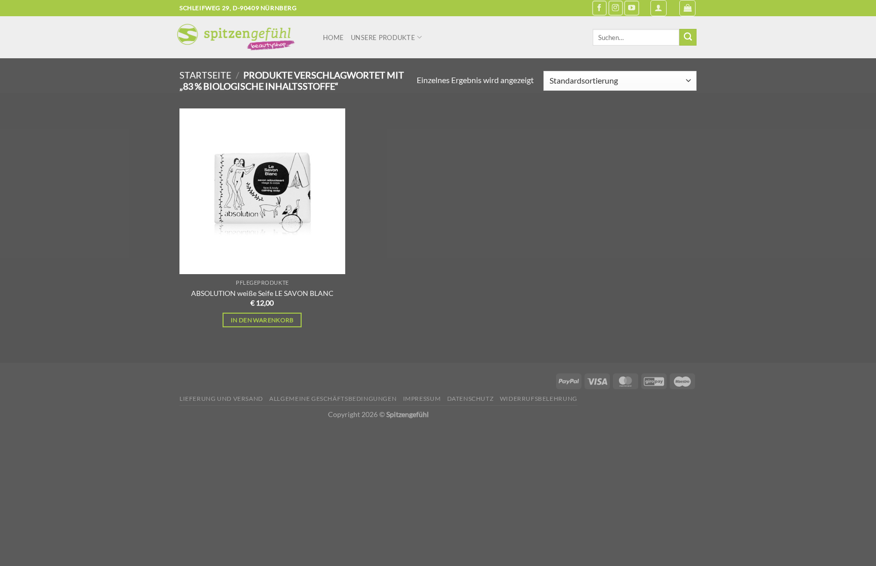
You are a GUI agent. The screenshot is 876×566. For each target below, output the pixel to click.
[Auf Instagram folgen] (615, 8)
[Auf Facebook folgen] (599, 8)
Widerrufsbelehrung (538, 398)
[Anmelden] (658, 8)
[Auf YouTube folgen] (631, 8)
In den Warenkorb (262, 320)
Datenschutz (470, 398)
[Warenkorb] (687, 8)
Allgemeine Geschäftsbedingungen (332, 398)
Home (333, 37)
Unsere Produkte (383, 37)
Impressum (422, 398)
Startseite (205, 75)
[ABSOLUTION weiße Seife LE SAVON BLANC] (262, 191)
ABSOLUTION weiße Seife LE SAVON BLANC (262, 293)
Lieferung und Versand (221, 398)
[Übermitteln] (688, 37)
